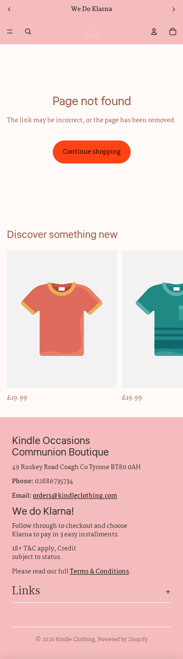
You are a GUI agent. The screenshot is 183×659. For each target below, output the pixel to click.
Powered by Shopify (123, 639)
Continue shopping (91, 152)
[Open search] (28, 31)
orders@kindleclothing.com (75, 496)
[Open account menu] (154, 31)
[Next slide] (173, 9)
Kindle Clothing (75, 639)
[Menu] (10, 31)
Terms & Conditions (99, 572)
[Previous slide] (9, 9)
